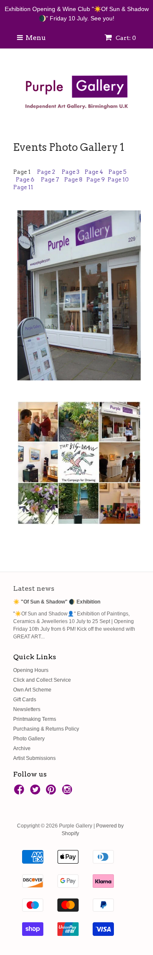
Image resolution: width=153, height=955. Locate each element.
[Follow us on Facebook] (20, 792)
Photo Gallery (29, 739)
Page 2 (47, 172)
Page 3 (71, 172)
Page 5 (118, 172)
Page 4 (94, 172)
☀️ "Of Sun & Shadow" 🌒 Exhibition (56, 602)
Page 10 (118, 179)
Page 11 (23, 187)
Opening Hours (30, 670)
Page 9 (95, 179)
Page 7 (50, 179)
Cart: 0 (125, 37)
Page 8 (74, 179)
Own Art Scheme (32, 690)
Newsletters (26, 709)
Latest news (33, 588)
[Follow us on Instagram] (68, 792)
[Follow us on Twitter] (36, 792)
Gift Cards (24, 700)
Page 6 (25, 179)
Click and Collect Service (42, 680)
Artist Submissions (34, 758)
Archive (22, 748)
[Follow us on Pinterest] (52, 792)
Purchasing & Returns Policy (46, 729)
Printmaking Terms (34, 719)
